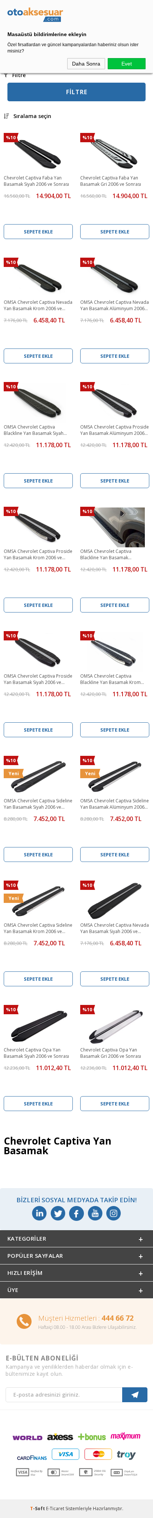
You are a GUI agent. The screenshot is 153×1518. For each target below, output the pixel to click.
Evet (126, 64)
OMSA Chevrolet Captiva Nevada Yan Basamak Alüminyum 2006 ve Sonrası (114, 305)
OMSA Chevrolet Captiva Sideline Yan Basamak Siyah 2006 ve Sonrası (38, 804)
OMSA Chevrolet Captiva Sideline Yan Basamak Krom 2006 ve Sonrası (38, 928)
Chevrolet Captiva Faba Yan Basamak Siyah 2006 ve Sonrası (36, 181)
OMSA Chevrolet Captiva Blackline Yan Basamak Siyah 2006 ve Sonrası (34, 430)
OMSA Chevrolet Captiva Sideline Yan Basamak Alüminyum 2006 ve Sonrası (114, 804)
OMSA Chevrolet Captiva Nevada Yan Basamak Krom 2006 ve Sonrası (38, 305)
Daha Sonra (86, 64)
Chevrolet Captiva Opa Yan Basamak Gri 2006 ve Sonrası (110, 1053)
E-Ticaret (55, 1508)
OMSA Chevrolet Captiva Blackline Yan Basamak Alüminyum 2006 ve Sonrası (109, 554)
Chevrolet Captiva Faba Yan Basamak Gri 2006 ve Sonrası (110, 181)
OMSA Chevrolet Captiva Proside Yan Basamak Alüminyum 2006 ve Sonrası (114, 430)
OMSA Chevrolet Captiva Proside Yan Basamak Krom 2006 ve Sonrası (38, 554)
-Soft (38, 1508)
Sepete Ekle (38, 231)
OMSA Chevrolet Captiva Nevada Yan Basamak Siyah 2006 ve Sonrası (114, 928)
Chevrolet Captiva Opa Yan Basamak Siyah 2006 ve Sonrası (36, 1053)
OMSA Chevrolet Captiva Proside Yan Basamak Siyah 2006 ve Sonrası (38, 679)
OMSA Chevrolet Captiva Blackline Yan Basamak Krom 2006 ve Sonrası (110, 679)
